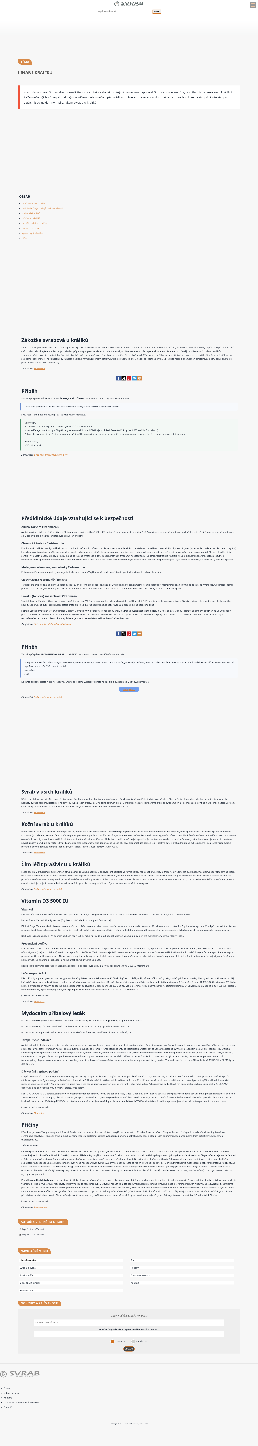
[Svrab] (129, 6)
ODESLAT (129, 1349)
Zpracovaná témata (140, 1275)
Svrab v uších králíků (31, 213)
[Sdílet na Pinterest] (129, 379)
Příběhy (135, 1267)
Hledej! (157, 11)
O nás (7, 1388)
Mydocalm (39, 1113)
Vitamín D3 (39, 1001)
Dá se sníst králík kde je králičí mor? (50, 454)
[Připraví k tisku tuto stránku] (139, 379)
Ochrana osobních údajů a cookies (21, 1402)
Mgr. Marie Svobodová (33, 1234)
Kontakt (135, 1282)
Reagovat (129, 689)
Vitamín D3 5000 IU (30, 228)
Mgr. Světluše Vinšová (33, 1229)
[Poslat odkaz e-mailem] (134, 379)
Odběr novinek (11, 1392)
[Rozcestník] (253, 5)
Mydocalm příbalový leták (33, 233)
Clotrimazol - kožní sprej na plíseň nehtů (52, 624)
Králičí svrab (39, 368)
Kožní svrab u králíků (31, 218)
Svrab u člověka (28, 1267)
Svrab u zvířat (27, 1275)
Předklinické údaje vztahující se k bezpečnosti (42, 208)
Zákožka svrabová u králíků (34, 203)
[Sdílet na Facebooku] (118, 379)
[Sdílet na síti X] (123, 379)
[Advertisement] (80, 35)
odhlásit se (141, 1341)
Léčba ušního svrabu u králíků (48, 697)
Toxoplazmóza (41, 1206)
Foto (133, 1260)
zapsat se (120, 1341)
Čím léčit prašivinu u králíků (34, 223)
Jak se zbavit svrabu (30, 1282)
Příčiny (25, 238)
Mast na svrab (27, 1290)
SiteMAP (8, 1407)
